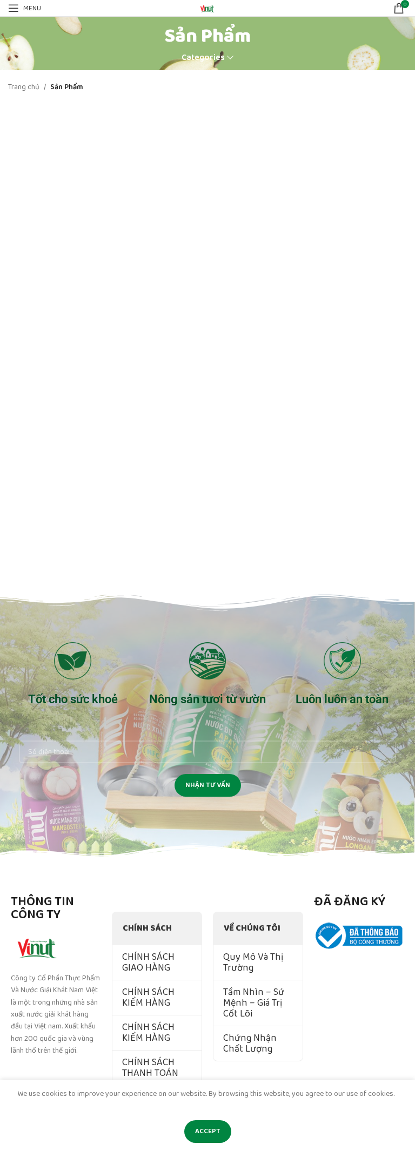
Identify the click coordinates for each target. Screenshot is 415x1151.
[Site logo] (207, 8)
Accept (207, 1131)
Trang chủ (23, 87)
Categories (203, 57)
